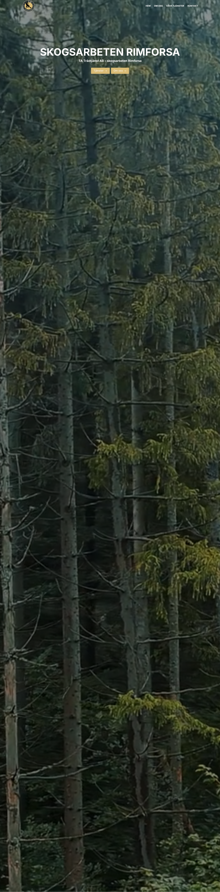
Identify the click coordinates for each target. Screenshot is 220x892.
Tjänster (100, 70)
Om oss (120, 70)
